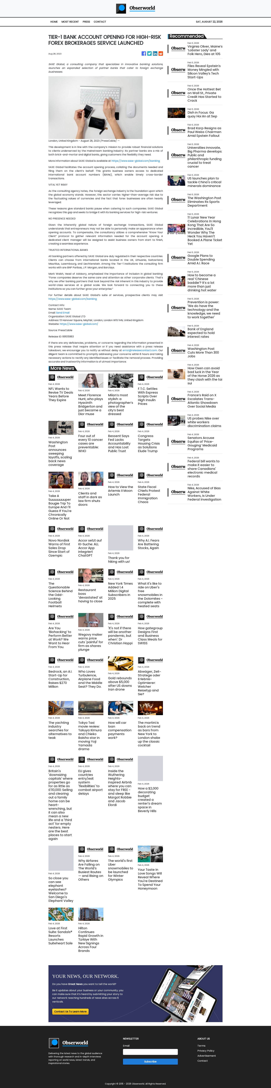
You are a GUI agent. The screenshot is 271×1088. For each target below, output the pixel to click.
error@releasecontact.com (140, 350)
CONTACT (100, 22)
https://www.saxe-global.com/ (79, 324)
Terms (201, 1046)
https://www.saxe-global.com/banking (136, 161)
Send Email (62, 313)
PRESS (86, 22)
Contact (202, 1061)
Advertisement (206, 1056)
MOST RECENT (70, 22)
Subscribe (150, 1061)
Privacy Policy (205, 1051)
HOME (54, 22)
